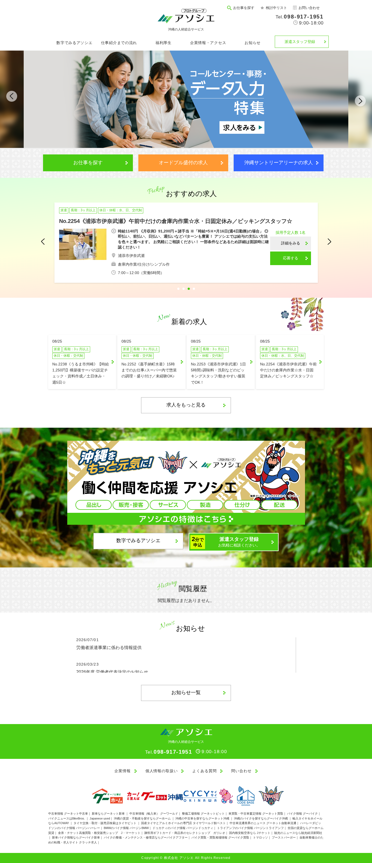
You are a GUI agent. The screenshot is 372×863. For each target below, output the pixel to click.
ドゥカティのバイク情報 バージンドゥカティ (183, 828)
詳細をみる (290, 243)
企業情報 (122, 771)
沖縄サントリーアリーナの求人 (278, 162)
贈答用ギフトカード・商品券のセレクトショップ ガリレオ (184, 832)
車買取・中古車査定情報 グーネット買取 (255, 813)
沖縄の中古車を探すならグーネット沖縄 (202, 818)
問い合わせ (241, 771)
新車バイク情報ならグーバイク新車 (76, 837)
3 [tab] (188, 288)
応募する (290, 258)
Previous (15, 98)
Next (356, 98)
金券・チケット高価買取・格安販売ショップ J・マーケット (99, 832)
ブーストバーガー (284, 837)
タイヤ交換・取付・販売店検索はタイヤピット (105, 823)
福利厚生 (163, 43)
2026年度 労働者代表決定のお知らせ (112, 672)
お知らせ (253, 43)
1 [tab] (178, 288)
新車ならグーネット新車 (109, 813)
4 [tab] (194, 288)
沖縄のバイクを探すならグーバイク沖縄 (261, 818)
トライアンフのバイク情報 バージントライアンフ (250, 828)
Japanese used (100, 818)
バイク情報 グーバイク (302, 813)
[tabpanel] (186, 243)
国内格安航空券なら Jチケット (249, 832)
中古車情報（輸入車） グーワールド (153, 813)
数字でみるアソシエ (74, 43)
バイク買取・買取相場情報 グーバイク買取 (220, 837)
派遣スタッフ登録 (300, 41)
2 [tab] (183, 288)
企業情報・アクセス (208, 43)
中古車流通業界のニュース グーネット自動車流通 (263, 823)
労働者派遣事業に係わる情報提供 (109, 647)
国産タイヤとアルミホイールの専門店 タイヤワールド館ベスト (183, 823)
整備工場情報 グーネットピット (203, 813)
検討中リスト (276, 8)
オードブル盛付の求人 (183, 162)
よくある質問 (204, 771)
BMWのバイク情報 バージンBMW (126, 828)
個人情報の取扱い (161, 771)
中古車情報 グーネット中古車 (68, 813)
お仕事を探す (243, 8)
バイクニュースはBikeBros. (67, 818)
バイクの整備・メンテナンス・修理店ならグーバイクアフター (146, 837)
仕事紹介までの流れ (119, 43)
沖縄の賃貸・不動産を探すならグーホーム (143, 818)
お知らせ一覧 (186, 692)
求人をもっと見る (186, 405)
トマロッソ (260, 837)
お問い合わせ (309, 8)
